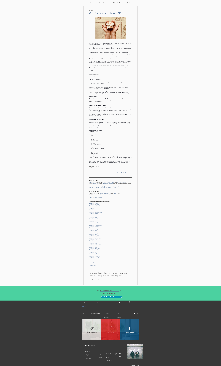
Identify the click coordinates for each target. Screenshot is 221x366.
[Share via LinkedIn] (95, 279)
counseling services (93, 273)
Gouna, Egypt (109, 353)
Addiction (90, 2)
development (115, 273)
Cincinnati (87, 354)
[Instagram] (137, 313)
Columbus (100, 357)
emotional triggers (123, 273)
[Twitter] (131, 313)
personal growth (108, 273)
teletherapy (99, 275)
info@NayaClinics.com (91, 332)
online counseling (106, 275)
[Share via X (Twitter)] (92, 279)
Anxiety (109, 2)
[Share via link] (98, 279)
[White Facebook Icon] (129, 328)
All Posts (85, 2)
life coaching (92, 275)
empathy (120, 275)
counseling (101, 273)
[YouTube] (134, 313)
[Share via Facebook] (89, 279)
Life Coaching (128, 2)
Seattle (100, 354)
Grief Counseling (98, 2)
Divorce (104, 2)
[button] (136, 2)
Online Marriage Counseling (118, 2)
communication (114, 275)
